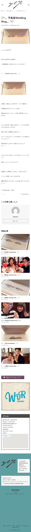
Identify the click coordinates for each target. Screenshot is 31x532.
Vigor (18, 25)
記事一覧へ (15, 221)
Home (4, 525)
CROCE (9, 525)
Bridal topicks (13, 25)
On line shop (25, 525)
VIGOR (13, 525)
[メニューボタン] (2, 4)
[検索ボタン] (28, 4)
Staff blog (18, 525)
